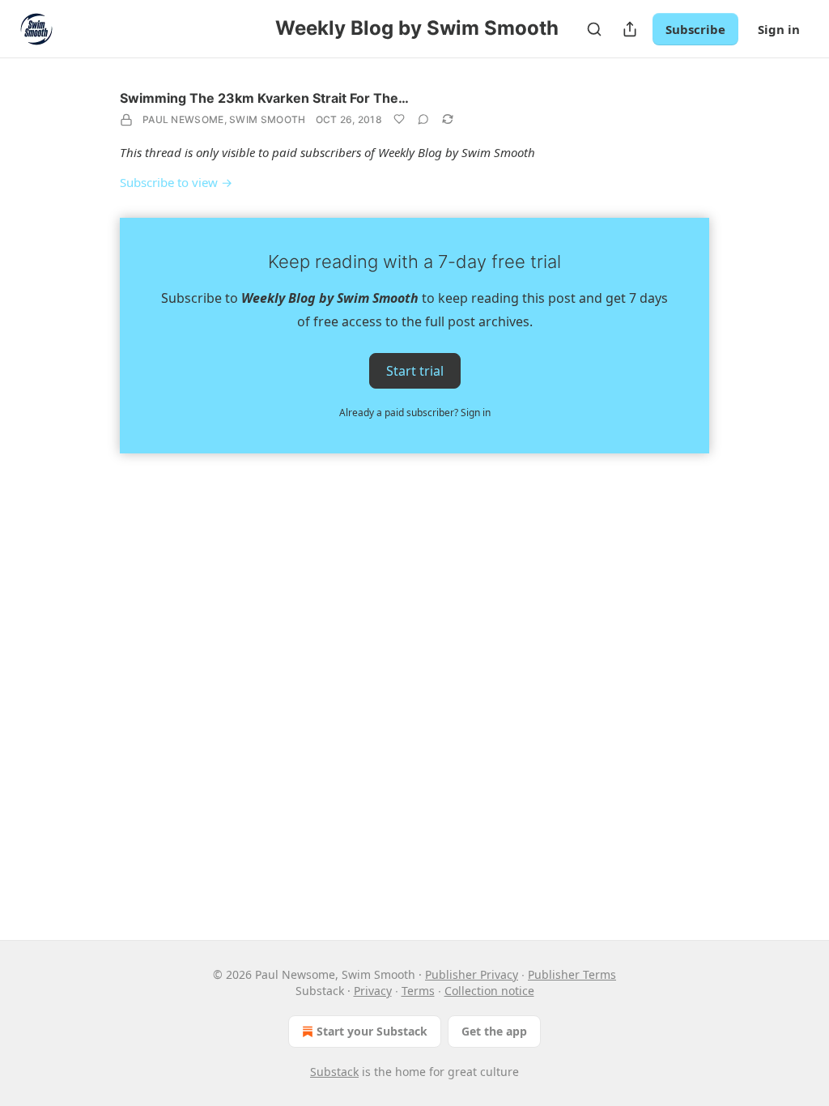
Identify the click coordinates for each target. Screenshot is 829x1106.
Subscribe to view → (176, 182)
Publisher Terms (572, 974)
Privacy (373, 990)
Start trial (415, 371)
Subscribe (695, 29)
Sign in (779, 29)
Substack (334, 1071)
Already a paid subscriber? (415, 412)
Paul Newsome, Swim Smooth (224, 119)
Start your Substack (372, 1031)
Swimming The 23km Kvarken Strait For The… (264, 98)
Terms (418, 990)
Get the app (494, 1031)
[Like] (399, 119)
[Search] (594, 29)
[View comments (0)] (423, 119)
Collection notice (489, 990)
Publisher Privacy (471, 974)
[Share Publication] (630, 29)
